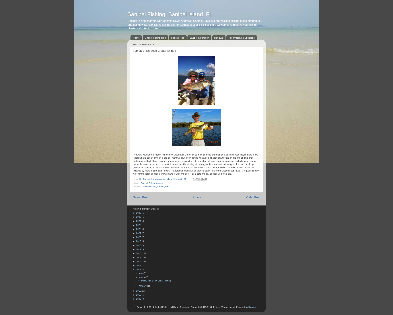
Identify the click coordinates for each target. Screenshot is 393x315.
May (141, 273)
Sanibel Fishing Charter (152, 183)
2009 (139, 299)
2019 (139, 241)
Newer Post (140, 197)
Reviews (218, 37)
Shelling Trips (177, 37)
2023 (139, 225)
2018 (139, 245)
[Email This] (194, 179)
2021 (139, 233)
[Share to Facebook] (202, 179)
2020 (139, 237)
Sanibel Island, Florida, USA (156, 186)
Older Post (253, 197)
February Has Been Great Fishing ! (155, 281)
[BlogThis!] (197, 179)
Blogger (252, 307)
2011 (138, 291)
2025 (139, 217)
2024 (139, 221)
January (143, 286)
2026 (139, 213)
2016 (139, 253)
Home (136, 37)
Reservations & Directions (241, 37)
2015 (139, 257)
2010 (139, 295)
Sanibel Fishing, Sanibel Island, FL (169, 14)
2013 (139, 265)
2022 (139, 229)
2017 (139, 249)
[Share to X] (200, 179)
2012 (139, 269)
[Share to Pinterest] (205, 179)
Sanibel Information (199, 37)
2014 (139, 261)
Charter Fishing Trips (155, 37)
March (142, 277)
